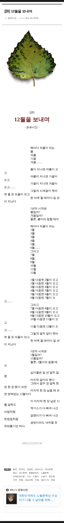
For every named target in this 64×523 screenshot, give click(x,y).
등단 (15, 473)
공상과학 (29, 480)
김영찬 (30, 469)
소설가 (44, 476)
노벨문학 (45, 473)
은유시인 (39, 469)
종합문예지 (34, 473)
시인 (29, 476)
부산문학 (49, 469)
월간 (15, 469)
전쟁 (21, 480)
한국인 (22, 469)
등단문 (52, 476)
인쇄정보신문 (19, 476)
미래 (37, 480)
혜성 (53, 480)
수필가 (36, 476)
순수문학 (23, 473)
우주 (15, 480)
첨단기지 (45, 480)
